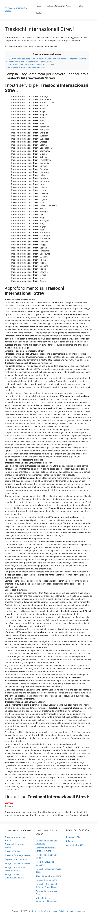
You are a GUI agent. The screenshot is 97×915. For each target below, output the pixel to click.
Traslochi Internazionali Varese (58, 6)
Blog (81, 6)
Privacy (69, 841)
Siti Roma (53, 911)
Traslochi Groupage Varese (17, 855)
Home (38, 6)
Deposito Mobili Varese (16, 859)
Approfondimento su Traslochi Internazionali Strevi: (30, 64)
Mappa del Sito (73, 837)
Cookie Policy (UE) (75, 845)
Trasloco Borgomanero (46, 880)
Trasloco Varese (12, 851)
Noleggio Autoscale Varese (17, 863)
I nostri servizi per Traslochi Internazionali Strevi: (29, 62)
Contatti (39, 13)
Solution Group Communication (72, 911)
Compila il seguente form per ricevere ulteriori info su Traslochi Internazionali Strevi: (48, 59)
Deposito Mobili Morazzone (48, 876)
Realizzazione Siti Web (38, 911)
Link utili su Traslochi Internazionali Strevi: (26, 67)
